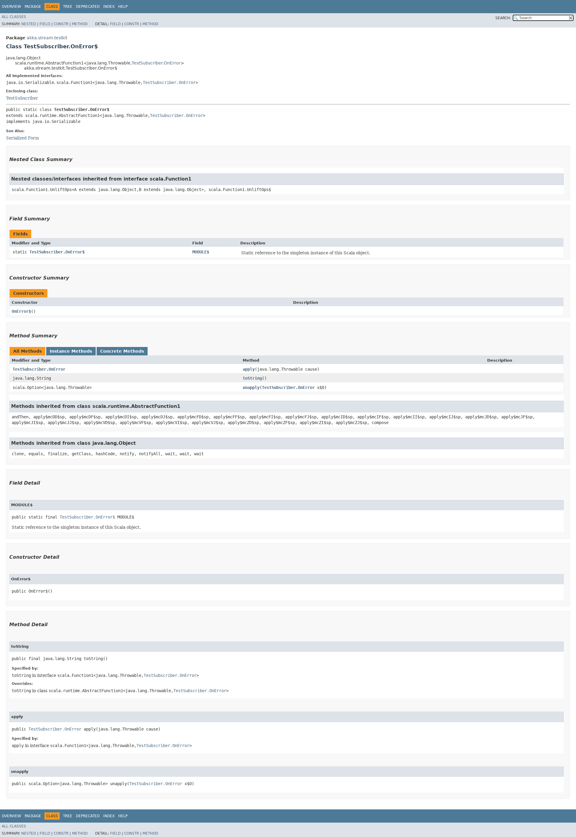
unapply (251, 387)
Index (109, 6)
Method (80, 24)
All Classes (14, 17)
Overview (11, 6)
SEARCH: (503, 18)
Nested (28, 24)
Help (123, 6)
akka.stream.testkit (47, 37)
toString (252, 378)
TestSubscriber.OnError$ (57, 252)
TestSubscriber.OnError (156, 63)
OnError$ (21, 311)
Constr (61, 24)
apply (249, 369)
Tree (67, 6)
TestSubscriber (22, 98)
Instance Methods (71, 351)
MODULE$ (200, 252)
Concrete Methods (122, 351)
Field (45, 24)
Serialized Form (22, 138)
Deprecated (88, 6)
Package (33, 6)
